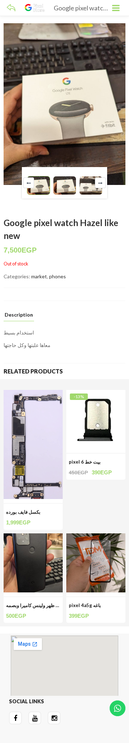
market (39, 276)
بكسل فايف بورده (23, 512)
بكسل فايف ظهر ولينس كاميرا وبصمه (42, 605)
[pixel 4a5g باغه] (95, 537)
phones (57, 276)
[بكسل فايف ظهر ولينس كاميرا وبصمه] (33, 537)
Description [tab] (19, 315)
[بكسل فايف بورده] (33, 394)
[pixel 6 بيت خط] (95, 394)
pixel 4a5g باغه (85, 605)
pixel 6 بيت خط (85, 462)
